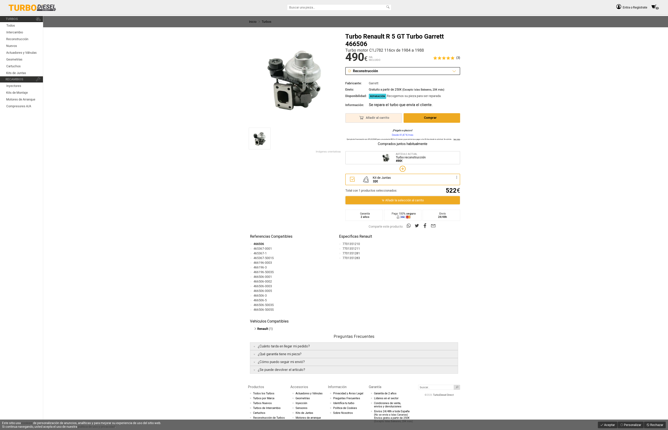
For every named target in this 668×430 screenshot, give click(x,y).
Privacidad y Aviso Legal (348, 393)
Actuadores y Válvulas (21, 52)
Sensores (301, 408)
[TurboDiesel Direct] (32, 7)
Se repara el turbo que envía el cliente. (401, 105)
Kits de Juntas (16, 73)
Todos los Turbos (263, 393)
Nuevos (11, 46)
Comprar (430, 117)
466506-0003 (262, 286)
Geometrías (14, 59)
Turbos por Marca (263, 398)
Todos (10, 25)
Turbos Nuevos (262, 403)
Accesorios (299, 387)
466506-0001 (262, 277)
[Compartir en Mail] (433, 226)
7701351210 (351, 244)
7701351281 (351, 253)
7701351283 (351, 258)
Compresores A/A (18, 106)
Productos (256, 387)
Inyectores (13, 86)
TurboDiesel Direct (443, 394)
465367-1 (260, 253)
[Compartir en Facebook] (425, 226)
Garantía (375, 387)
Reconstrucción (17, 39)
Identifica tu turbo (343, 403)
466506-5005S (263, 309)
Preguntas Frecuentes (346, 398)
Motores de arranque (308, 417)
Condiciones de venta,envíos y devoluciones (387, 404)
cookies (26, 423)
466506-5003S (263, 305)
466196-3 (260, 267)
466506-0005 (262, 291)
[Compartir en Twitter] (417, 226)
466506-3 (260, 295)
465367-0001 (262, 248)
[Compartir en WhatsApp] (409, 226)
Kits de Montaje (17, 92)
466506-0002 (262, 281)
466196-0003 (262, 262)
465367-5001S (263, 258)
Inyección (301, 403)
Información (337, 387)
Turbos (266, 21)
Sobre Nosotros (343, 413)
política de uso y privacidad (96, 426)
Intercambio (14, 32)
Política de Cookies (345, 408)
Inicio (252, 21)
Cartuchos (13, 66)
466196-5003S (263, 272)
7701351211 (351, 248)
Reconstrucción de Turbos (269, 417)
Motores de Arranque (20, 99)
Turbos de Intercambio (267, 408)
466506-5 (260, 300)
